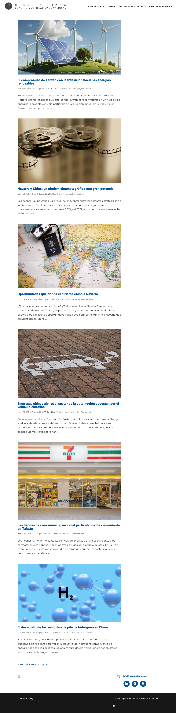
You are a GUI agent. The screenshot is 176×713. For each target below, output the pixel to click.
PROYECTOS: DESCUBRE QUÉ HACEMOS (126, 6)
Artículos (66, 88)
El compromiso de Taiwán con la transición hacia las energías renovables (64, 82)
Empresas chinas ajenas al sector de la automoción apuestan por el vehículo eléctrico (68, 405)
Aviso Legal (120, 698)
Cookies (154, 698)
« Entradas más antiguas (33, 664)
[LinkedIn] (126, 684)
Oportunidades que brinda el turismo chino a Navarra (58, 294)
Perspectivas (87, 88)
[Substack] (143, 684)
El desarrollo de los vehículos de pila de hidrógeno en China (63, 627)
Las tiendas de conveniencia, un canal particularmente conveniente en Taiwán (69, 527)
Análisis (57, 88)
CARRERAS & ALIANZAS (160, 6)
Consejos (76, 88)
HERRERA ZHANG (95, 6)
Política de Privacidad (138, 698)
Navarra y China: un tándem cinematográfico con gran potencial (66, 188)
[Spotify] (135, 684)
